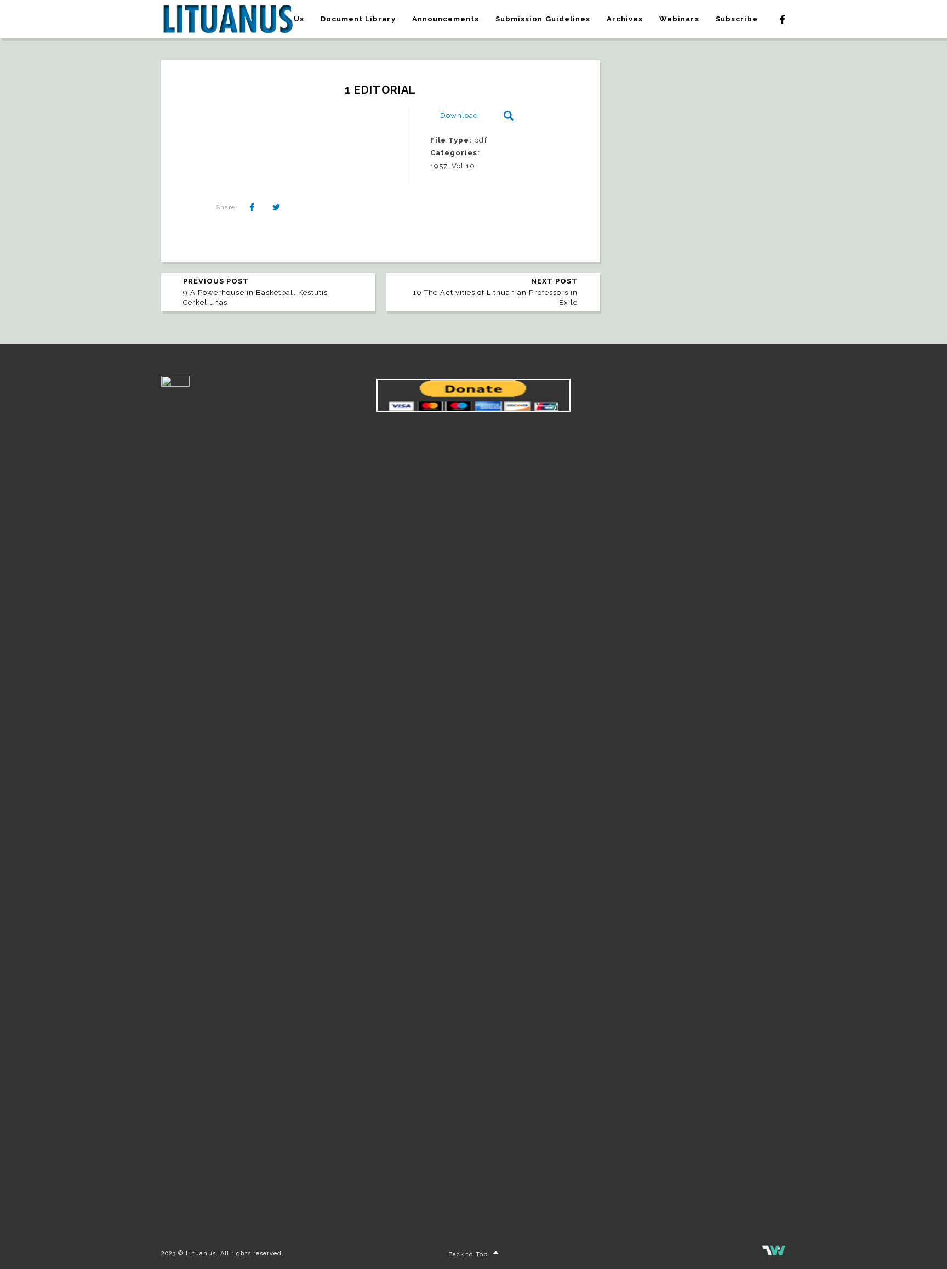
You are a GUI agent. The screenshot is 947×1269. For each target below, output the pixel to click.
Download (459, 115)
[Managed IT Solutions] (774, 1253)
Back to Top (467, 1254)
